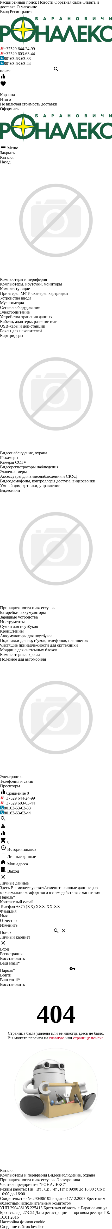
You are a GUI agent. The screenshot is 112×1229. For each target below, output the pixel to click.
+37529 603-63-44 (19, 53)
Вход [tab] (4, 949)
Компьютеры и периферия (23, 1175)
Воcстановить (12, 984)
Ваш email (10, 963)
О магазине (27, 7)
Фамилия (8, 911)
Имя (4, 916)
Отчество (8, 920)
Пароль (7, 897)
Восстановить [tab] (12, 958)
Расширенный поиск (18, 2)
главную (56, 1038)
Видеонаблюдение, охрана (71, 1175)
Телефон (7, 906)
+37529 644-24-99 (19, 48)
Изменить (8, 925)
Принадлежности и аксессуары (27, 1180)
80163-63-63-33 (17, 58)
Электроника (68, 1180)
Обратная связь (68, 2)
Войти (5, 975)
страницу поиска (88, 1038)
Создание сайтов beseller (21, 1226)
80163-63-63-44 (17, 63)
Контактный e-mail (17, 902)
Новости (45, 2)
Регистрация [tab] (11, 954)
